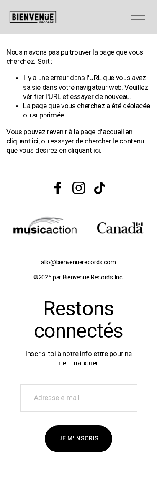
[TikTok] (99, 188)
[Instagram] (78, 188)
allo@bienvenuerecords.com (78, 262)
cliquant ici (22, 141)
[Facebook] (57, 188)
